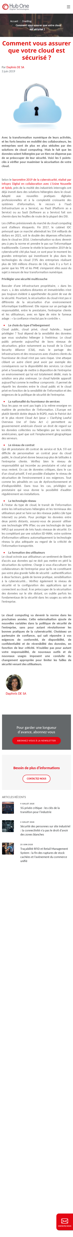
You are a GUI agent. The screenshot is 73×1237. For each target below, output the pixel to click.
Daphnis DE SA (15, 67)
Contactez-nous (36, 778)
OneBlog (27, 21)
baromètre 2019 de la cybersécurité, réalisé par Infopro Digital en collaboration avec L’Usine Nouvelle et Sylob (36, 184)
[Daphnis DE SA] (14, 683)
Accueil (14, 21)
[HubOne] (15, 6)
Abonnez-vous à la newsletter (36, 740)
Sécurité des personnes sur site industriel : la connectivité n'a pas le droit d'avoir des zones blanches (45, 830)
